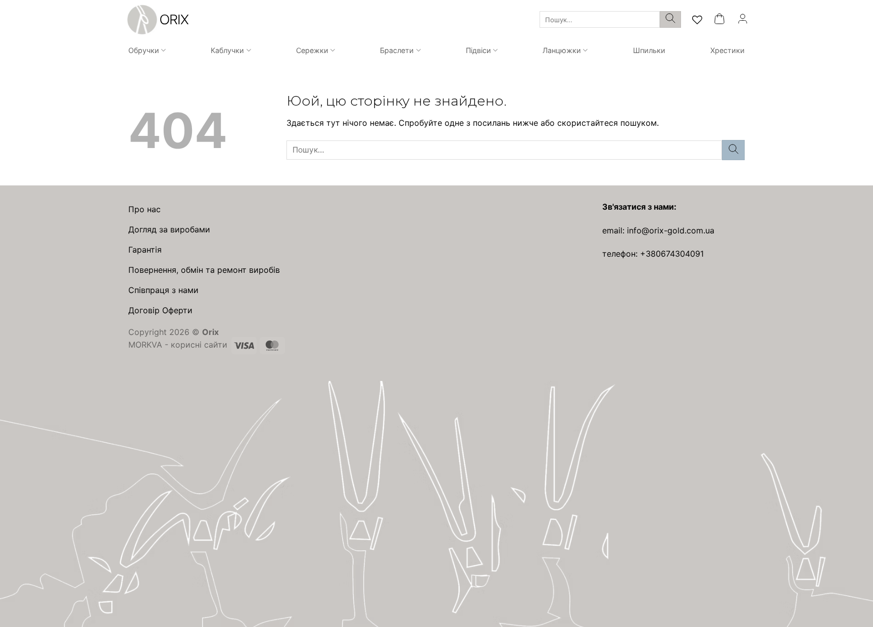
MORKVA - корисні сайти (177, 345)
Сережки (312, 50)
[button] (719, 19)
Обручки (143, 50)
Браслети (397, 50)
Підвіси (478, 50)
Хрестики (727, 50)
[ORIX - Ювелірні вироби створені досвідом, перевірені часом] (156, 19)
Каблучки (227, 50)
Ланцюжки (562, 50)
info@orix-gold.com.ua (670, 230)
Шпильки (649, 50)
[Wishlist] (697, 20)
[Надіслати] (670, 19)
